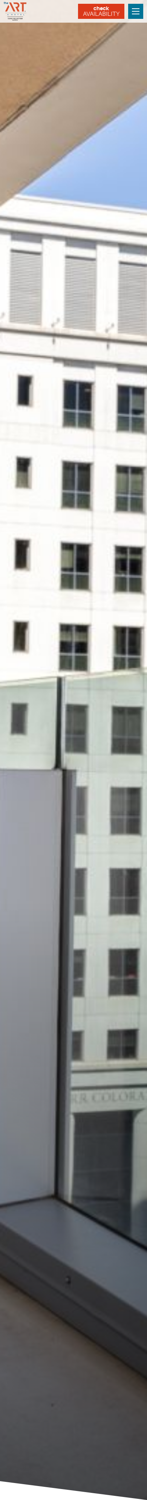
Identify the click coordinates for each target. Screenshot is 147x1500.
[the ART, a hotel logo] (16, 11)
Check (101, 11)
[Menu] (135, 11)
